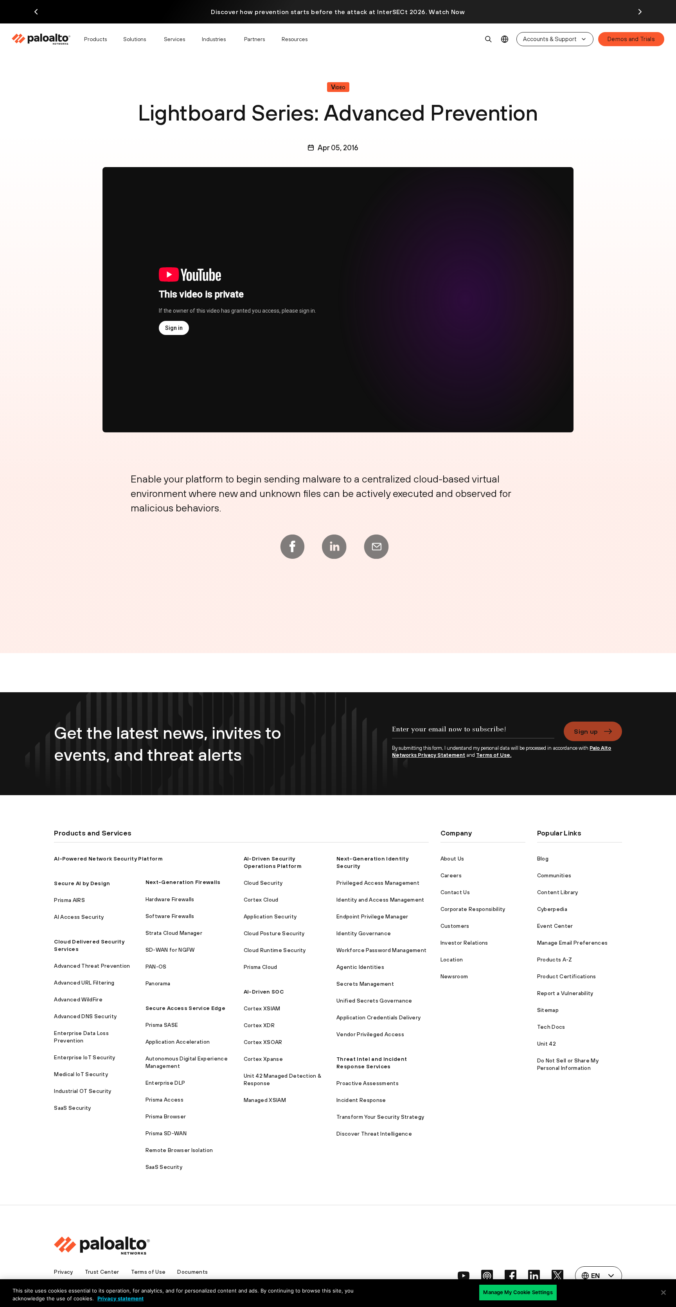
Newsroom (454, 976)
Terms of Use (148, 1272)
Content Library (557, 892)
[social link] (463, 1276)
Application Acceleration (178, 1042)
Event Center (555, 926)
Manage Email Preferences (572, 943)
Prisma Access (164, 1099)
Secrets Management (365, 984)
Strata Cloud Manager (174, 933)
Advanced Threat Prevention (92, 966)
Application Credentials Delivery (378, 1017)
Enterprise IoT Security (84, 1057)
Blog (542, 858)
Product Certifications (566, 976)
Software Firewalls (170, 916)
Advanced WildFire (78, 999)
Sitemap (548, 1010)
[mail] (376, 546)
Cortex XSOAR (263, 1042)
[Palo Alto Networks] (42, 39)
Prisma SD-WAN (166, 1133)
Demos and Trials (631, 39)
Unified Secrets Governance (374, 1000)
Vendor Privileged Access (370, 1034)
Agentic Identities (360, 967)
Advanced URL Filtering (84, 982)
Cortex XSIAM (262, 1008)
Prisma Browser (166, 1116)
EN (505, 39)
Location (451, 959)
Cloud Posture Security (274, 933)
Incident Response (361, 1100)
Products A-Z (554, 959)
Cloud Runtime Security (275, 950)
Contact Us (455, 892)
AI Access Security (79, 917)
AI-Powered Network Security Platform (108, 858)
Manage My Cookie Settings (517, 1292)
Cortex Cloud (261, 900)
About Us (452, 858)
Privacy (63, 1272)
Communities (554, 875)
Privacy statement (120, 1298)
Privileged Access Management (377, 883)
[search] (488, 39)
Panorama (158, 983)
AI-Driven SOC (264, 991)
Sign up (586, 731)
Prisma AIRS (69, 900)
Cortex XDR (259, 1025)
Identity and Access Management (380, 900)
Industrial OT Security (82, 1091)
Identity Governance (363, 933)
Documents (192, 1272)
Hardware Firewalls (170, 899)
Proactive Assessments (367, 1083)
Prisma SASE (162, 1025)
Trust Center (102, 1272)
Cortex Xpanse (263, 1059)
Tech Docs (551, 1027)
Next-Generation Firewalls (183, 882)
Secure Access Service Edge (185, 1008)
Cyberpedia (552, 909)
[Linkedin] (334, 546)
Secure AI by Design (82, 883)
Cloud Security (263, 883)
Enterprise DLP (165, 1083)
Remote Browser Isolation (179, 1150)
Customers (454, 926)
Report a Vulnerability (565, 993)
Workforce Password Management (381, 950)
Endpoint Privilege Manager (372, 916)
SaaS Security (72, 1108)
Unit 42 (546, 1044)
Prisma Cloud (260, 967)
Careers (451, 875)
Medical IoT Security (81, 1074)
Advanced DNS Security (85, 1016)
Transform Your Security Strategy (380, 1117)
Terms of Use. (493, 755)
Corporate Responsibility (472, 909)
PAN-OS (156, 966)
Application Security (270, 916)
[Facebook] (292, 546)
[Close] (663, 1292)
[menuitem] (44, 39)
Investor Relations (464, 943)
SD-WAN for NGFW (170, 950)
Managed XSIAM (265, 1100)
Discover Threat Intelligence (374, 1134)
